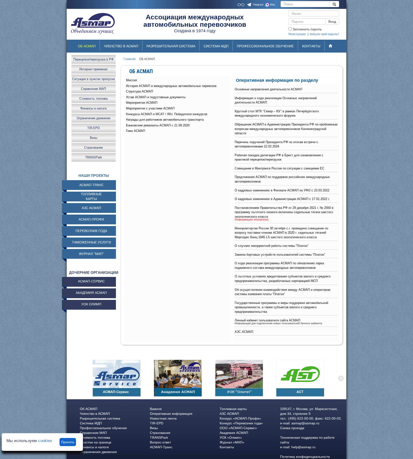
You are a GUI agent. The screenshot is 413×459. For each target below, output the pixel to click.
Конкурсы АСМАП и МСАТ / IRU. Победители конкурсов (166, 114)
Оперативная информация (171, 414)
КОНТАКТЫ (311, 46)
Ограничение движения (93, 118)
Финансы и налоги (93, 108)
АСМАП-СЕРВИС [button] (91, 281)
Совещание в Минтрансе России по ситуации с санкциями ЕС (279, 168)
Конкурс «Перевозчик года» (241, 423)
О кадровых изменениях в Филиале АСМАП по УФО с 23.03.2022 (282, 190)
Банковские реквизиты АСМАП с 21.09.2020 (158, 125)
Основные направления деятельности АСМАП (268, 89)
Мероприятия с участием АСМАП (150, 108)
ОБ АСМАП (89, 47)
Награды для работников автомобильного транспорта (165, 119)
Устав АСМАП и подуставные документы (155, 97)
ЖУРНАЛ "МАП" (91, 254)
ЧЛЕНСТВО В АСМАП (121, 46)
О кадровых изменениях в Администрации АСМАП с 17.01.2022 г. (282, 199)
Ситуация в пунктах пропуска (93, 79)
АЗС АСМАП (244, 332)
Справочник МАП (93, 88)
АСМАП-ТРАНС (91, 185)
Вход (332, 21)
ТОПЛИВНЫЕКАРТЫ (91, 196)
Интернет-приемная (93, 69)
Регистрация (297, 34)
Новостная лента (163, 418)
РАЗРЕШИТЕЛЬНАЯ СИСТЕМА (171, 46)
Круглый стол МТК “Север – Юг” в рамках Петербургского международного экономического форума (277, 113)
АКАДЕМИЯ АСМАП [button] (91, 293)
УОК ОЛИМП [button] (91, 304)
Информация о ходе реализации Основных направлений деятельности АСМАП (276, 100)
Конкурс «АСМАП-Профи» (240, 418)
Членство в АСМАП (95, 414)
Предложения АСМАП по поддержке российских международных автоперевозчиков (282, 179)
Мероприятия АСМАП (141, 102)
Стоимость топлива (93, 98)
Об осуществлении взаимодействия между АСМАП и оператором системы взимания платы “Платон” (282, 292)
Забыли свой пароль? (324, 34)
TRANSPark (93, 157)
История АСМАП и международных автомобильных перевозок (171, 86)
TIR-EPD (93, 128)
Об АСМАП (88, 409)
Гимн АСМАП (135, 131)
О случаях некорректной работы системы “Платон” (271, 246)
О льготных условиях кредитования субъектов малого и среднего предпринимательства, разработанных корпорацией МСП (283, 279)
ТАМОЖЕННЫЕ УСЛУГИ (91, 242)
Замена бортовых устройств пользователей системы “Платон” (280, 254)
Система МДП (91, 423)
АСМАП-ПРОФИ (91, 219)
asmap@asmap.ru (305, 423)
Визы (93, 137)
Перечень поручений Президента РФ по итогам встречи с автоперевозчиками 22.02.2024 (276, 144)
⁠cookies (45, 440)
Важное (156, 409)
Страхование (93, 147)
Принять (67, 442)
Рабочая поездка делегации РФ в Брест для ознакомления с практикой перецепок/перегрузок (279, 157)
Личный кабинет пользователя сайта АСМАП (267, 320)
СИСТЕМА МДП (216, 46)
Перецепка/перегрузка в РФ (93, 59)
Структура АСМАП (139, 91)
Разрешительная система (100, 418)
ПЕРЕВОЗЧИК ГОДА (91, 231)
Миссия (131, 80)
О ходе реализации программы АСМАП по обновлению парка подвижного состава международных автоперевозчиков (279, 265)
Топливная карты (233, 409)
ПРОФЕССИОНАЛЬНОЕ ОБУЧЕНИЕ (265, 46)
